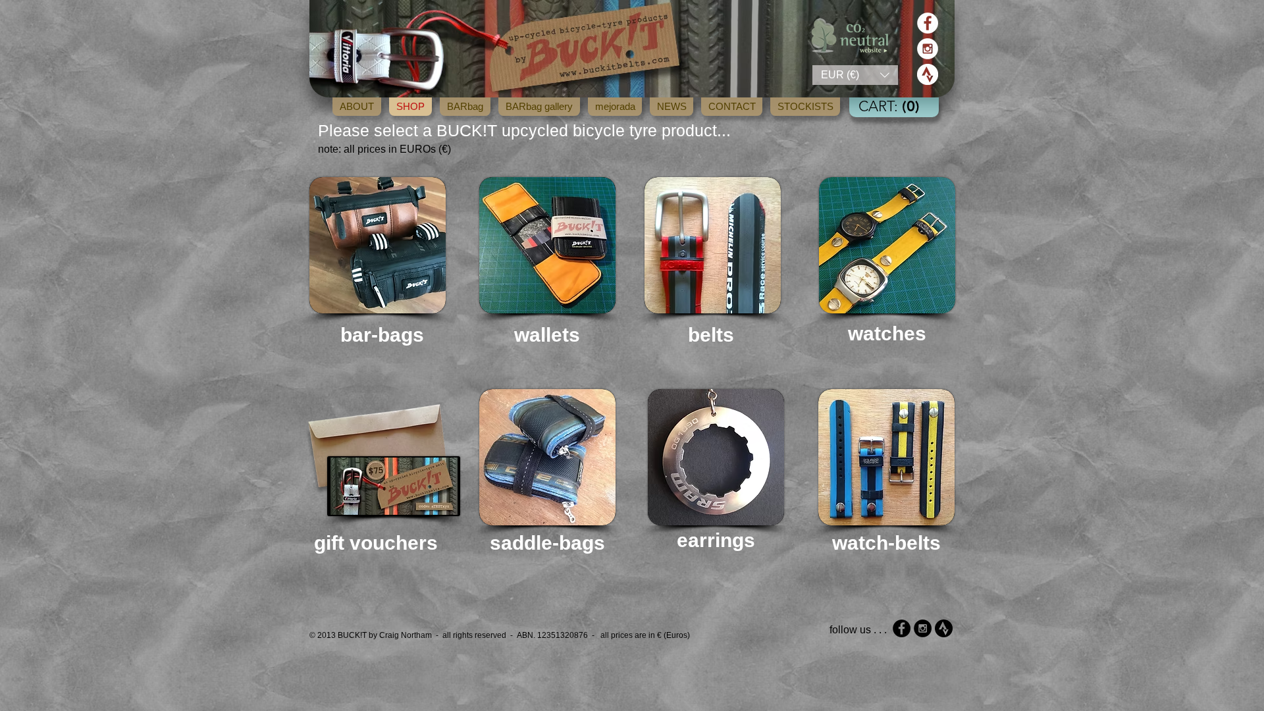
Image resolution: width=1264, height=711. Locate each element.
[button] (855, 75)
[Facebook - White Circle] (927, 23)
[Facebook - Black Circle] (901, 628)
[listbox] (855, 75)
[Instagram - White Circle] (927, 48)
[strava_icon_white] (927, 74)
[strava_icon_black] (944, 628)
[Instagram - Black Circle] (923, 628)
